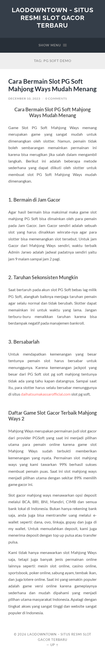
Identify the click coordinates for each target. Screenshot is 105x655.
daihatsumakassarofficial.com (46, 394)
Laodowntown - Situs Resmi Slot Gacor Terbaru (53, 17)
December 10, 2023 (24, 98)
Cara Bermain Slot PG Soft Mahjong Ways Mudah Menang (52, 85)
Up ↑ (54, 645)
